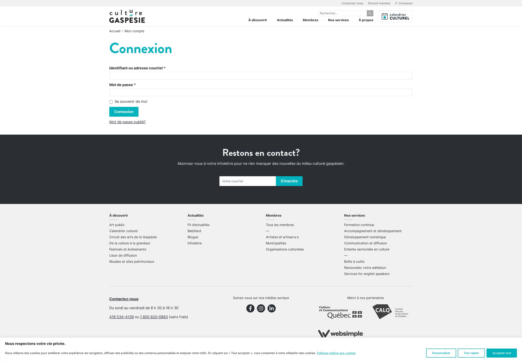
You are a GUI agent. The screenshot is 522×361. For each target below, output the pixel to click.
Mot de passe (122, 85)
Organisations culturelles (285, 249)
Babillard (194, 231)
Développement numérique (365, 237)
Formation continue (359, 225)
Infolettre (195, 243)
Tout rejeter (471, 353)
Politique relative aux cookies (336, 353)
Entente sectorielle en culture (366, 249)
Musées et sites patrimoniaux (131, 261)
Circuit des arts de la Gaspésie (133, 237)
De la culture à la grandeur (129, 243)
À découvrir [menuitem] (257, 20)
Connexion (124, 112)
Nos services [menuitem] (338, 20)
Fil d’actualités (198, 225)
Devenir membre (379, 3)
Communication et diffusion (365, 243)
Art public (117, 225)
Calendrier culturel (123, 231)
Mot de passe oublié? (127, 122)
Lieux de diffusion (123, 255)
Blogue (193, 237)
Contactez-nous (352, 3)
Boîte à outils (354, 261)
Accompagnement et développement (372, 231)
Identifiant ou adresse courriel (137, 68)
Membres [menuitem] (310, 20)
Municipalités (276, 243)
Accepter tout (501, 353)
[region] (261, 349)
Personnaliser (441, 353)
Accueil (115, 31)
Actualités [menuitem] (285, 20)
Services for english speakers (366, 274)
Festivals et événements (127, 249)
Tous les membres (280, 225)
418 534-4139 (121, 317)
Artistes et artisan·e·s (282, 237)
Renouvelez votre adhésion (365, 268)
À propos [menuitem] (366, 20)
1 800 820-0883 (154, 317)
